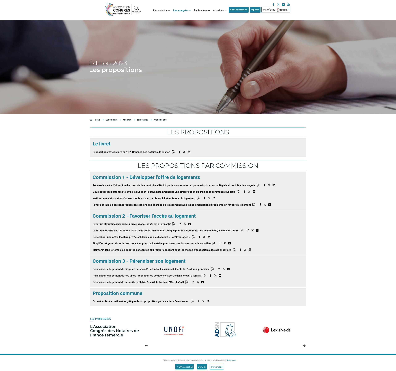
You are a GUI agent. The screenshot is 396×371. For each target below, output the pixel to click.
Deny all (202, 367)
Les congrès (180, 10)
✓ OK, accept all (184, 367)
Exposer (255, 10)
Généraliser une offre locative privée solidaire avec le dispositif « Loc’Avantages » (141, 237)
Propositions (160, 120)
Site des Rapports (238, 10)
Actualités (218, 10)
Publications (200, 10)
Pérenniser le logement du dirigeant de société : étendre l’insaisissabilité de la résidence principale (151, 269)
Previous (146, 345)
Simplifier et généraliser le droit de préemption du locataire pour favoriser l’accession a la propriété (152, 243)
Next (304, 345)
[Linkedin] (283, 4)
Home (97, 120)
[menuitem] (161, 10)
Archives (127, 120)
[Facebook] (273, 4)
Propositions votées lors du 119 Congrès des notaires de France (131, 152)
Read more (231, 360)
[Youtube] (288, 4)
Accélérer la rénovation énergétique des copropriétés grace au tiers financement (141, 301)
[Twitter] (278, 4)
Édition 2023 (142, 120)
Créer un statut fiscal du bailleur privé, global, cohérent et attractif (132, 224)
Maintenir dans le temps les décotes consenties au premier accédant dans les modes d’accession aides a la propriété (162, 249)
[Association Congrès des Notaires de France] (123, 8)
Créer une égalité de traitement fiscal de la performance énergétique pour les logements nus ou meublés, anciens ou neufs (166, 230)
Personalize (217, 367)
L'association (160, 10)
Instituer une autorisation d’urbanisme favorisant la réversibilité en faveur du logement (144, 198)
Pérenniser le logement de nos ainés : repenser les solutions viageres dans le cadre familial (147, 275)
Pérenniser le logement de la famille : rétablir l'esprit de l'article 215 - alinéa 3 (138, 282)
